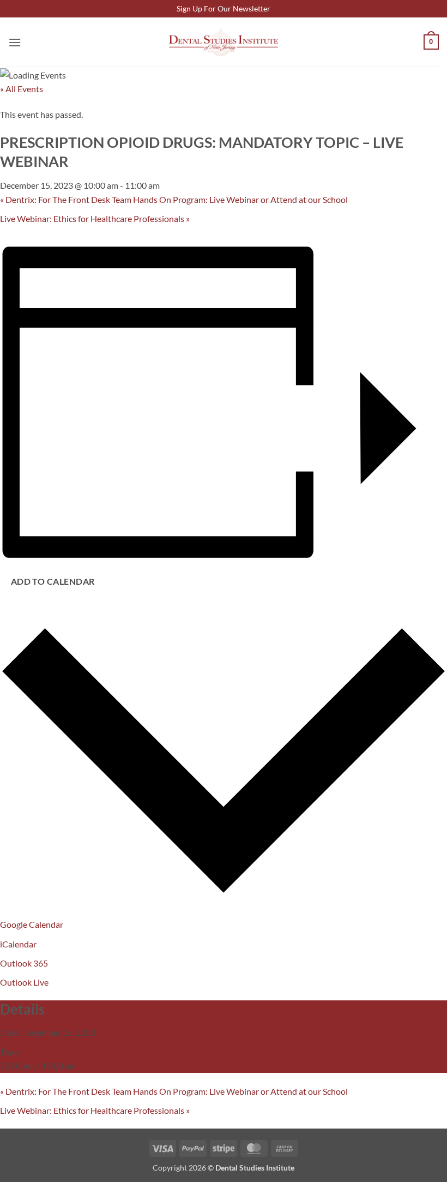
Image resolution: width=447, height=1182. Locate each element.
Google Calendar (31, 924)
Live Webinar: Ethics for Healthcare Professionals (95, 218)
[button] (14, 42)
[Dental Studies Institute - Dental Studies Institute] (223, 42)
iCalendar (18, 944)
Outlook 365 (24, 963)
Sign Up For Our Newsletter (223, 8)
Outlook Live (24, 982)
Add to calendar (53, 581)
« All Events (21, 88)
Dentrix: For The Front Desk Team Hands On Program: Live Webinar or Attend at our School (174, 199)
